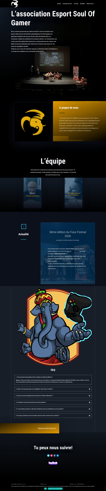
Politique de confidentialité (55, 488)
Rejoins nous (90, 3)
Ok (45, 488)
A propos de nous (67, 3)
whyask (59, 240)
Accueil (59, 3)
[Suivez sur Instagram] (51, 455)
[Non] (104, 487)
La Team (76, 3)
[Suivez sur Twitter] (48, 455)
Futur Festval (75, 251)
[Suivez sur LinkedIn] (57, 455)
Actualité (82, 3)
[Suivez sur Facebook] (54, 455)
